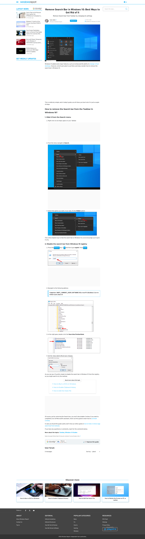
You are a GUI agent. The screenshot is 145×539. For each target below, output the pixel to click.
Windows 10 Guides (71, 432)
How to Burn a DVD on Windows (65, 384)
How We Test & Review (51, 525)
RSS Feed (105, 519)
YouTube (33, 510)
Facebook (25, 510)
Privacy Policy (106, 525)
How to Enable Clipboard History (65, 387)
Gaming (76, 528)
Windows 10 (73, 20)
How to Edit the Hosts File (62, 391)
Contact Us (19, 522)
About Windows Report (22, 519)
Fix (74, 522)
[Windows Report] (28, 2)
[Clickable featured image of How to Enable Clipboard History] (58, 490)
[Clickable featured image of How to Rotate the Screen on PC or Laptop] (115, 490)
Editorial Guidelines (50, 519)
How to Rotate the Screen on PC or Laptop (115, 499)
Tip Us (18, 525)
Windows (76, 531)
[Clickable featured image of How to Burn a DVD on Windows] (29, 490)
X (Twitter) (29, 510)
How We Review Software (52, 528)
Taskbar (62, 432)
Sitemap (104, 522)
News (75, 519)
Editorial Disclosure (50, 522)
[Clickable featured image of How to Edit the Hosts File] (86, 490)
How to (75, 525)
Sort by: (88, 452)
